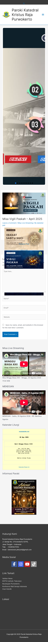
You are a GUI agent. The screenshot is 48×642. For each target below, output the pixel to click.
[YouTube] (27, 564)
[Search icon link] (24, 3)
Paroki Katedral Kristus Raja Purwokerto (25, 15)
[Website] (24, 317)
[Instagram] (21, 564)
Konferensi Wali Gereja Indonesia (14, 586)
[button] (5, 106)
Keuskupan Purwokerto (11, 584)
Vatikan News (7, 578)
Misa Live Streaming (25, 223)
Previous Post (24, 244)
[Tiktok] (34, 564)
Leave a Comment (9, 223)
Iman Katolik (7, 589)
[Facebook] (14, 564)
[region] (24, 106)
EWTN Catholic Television (12, 581)
